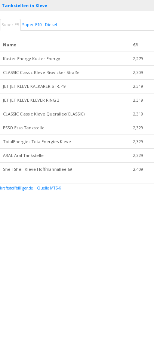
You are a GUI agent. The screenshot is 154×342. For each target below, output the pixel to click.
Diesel (51, 24)
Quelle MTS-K (49, 188)
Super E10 (32, 24)
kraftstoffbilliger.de (16, 188)
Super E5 (10, 24)
